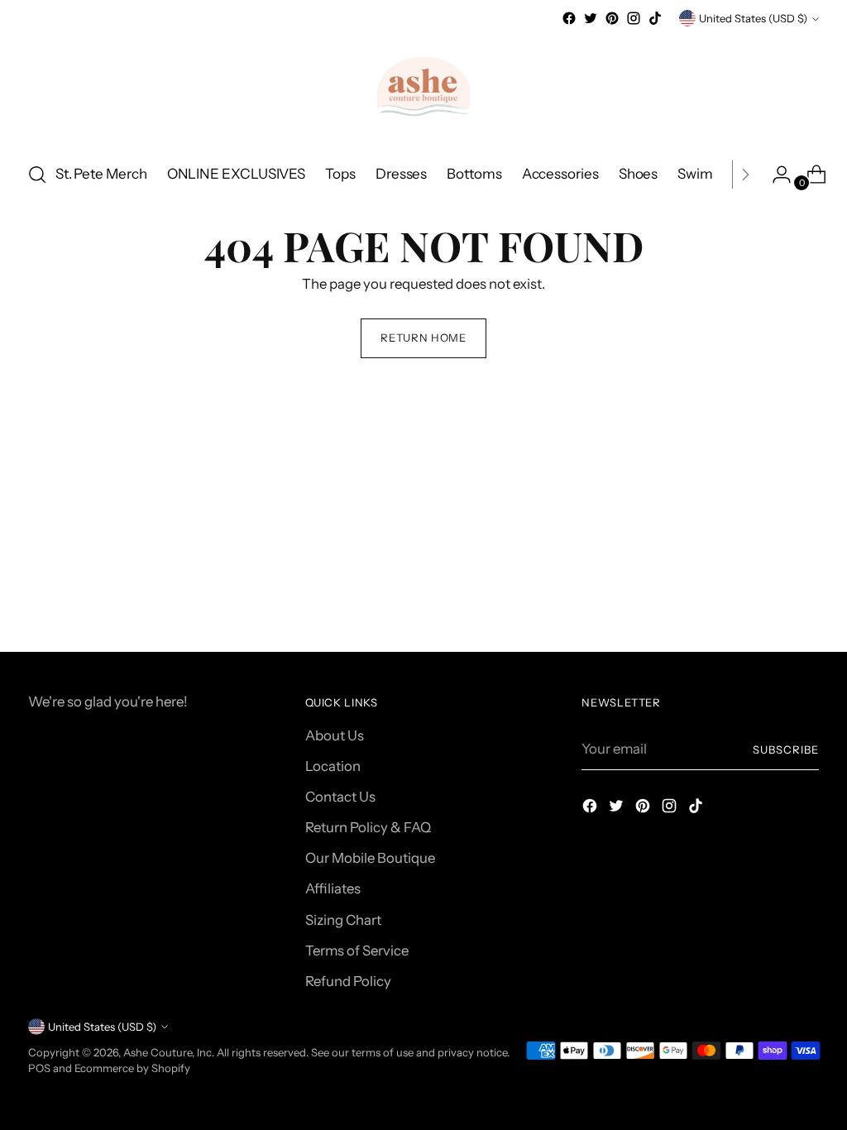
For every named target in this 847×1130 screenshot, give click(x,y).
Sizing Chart (343, 920)
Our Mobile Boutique (370, 858)
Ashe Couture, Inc (167, 1052)
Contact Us (340, 796)
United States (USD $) (753, 18)
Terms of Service (357, 950)
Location (333, 766)
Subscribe (786, 749)
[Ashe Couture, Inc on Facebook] (569, 18)
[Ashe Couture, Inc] (423, 88)
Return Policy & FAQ (368, 827)
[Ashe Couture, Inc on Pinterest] (612, 18)
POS (39, 1068)
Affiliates (333, 888)
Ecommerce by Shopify (132, 1068)
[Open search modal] (37, 174)
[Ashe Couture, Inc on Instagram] (633, 18)
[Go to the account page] (775, 174)
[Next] (745, 174)
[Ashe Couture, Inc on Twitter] (590, 18)
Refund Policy (348, 981)
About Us (334, 735)
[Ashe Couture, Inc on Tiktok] (655, 18)
